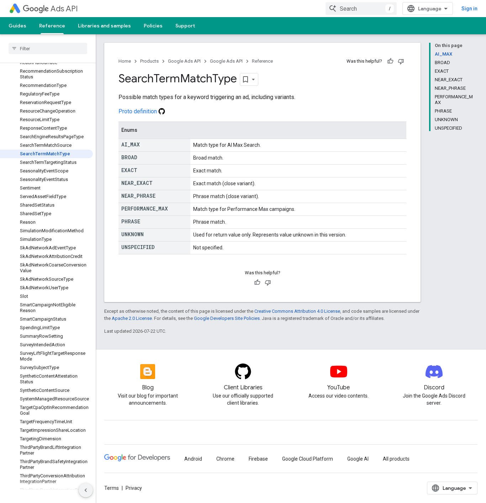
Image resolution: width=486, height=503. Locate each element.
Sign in (469, 8)
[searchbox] (48, 48)
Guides (17, 25)
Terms (111, 488)
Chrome (225, 459)
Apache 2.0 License (132, 318)
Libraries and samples (104, 25)
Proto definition (138, 111)
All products (396, 459)
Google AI (358, 459)
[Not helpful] (401, 61)
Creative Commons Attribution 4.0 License (297, 311)
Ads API (64, 9)
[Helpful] (390, 61)
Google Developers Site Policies (227, 318)
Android (193, 459)
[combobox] (361, 8)
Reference (52, 25)
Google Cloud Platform (307, 459)
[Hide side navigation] (86, 490)
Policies (153, 25)
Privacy (134, 488)
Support (185, 25)
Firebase (258, 459)
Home (124, 61)
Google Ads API (184, 61)
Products (149, 61)
